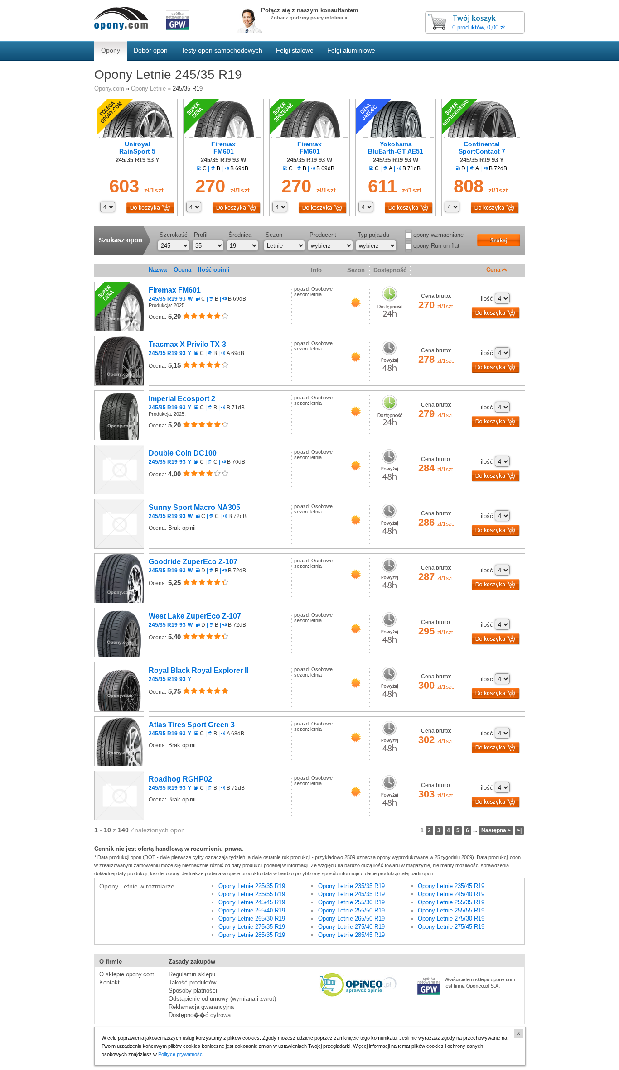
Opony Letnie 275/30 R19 (451, 918)
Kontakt (109, 982)
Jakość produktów (192, 982)
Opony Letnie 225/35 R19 (251, 886)
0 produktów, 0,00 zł (478, 27)
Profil (201, 234)
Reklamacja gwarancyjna (201, 1006)
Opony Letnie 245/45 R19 (251, 902)
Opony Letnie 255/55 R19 (451, 910)
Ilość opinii (214, 269)
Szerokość (174, 234)
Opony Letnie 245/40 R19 (451, 894)
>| (519, 830)
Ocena (182, 269)
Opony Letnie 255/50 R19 (351, 910)
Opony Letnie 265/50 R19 (351, 918)
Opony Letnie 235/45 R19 (451, 886)
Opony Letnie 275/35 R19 (251, 926)
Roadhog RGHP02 (180, 783)
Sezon (274, 234)
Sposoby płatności (193, 990)
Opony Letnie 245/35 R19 (351, 894)
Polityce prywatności (180, 1054)
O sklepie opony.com (127, 974)
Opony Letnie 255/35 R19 (451, 902)
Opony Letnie (148, 88)
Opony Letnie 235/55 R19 (251, 894)
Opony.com (109, 88)
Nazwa (158, 269)
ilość (487, 298)
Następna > (496, 830)
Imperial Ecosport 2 (182, 403)
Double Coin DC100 (183, 457)
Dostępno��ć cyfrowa (200, 1015)
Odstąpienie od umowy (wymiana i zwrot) (222, 998)
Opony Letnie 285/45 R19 (351, 934)
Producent (323, 234)
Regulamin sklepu (192, 974)
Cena (494, 269)
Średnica (239, 234)
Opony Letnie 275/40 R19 (351, 926)
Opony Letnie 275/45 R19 (451, 926)
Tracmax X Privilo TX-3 (187, 348)
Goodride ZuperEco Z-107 (193, 566)
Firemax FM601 (175, 294)
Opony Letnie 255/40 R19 (251, 910)
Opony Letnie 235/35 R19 (351, 886)
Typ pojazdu (373, 234)
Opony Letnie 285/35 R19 (251, 934)
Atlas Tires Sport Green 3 (192, 729)
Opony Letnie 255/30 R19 (351, 902)
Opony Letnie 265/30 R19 (251, 918)
